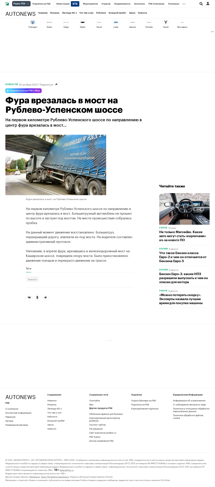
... (183, 3)
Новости (142, 13)
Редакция (10, 416)
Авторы (9, 420)
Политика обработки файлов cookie (188, 416)
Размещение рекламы (16, 424)
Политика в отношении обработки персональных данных (191, 410)
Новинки (43, 13)
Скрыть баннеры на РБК (143, 400)
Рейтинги (101, 13)
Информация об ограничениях (189, 400)
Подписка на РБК (140, 404)
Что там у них (86, 13)
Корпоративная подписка (144, 408)
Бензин (163, 249)
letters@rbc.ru (67, 469)
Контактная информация (18, 412)
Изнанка (54, 13)
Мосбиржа (34, 476)
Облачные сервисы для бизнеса (106, 413)
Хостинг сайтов (97, 424)
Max (91, 404)
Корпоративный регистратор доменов (104, 419)
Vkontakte (94, 400)
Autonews (20, 12)
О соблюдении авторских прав (189, 404)
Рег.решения (96, 428)
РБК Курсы (94, 436)
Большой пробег (117, 13)
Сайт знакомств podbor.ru (102, 432)
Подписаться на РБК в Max (25, 91)
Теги (28, 268)
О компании (11, 408)
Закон (132, 13)
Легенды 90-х (69, 13)
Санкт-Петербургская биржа (55, 476)
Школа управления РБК (101, 440)
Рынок (163, 228)
